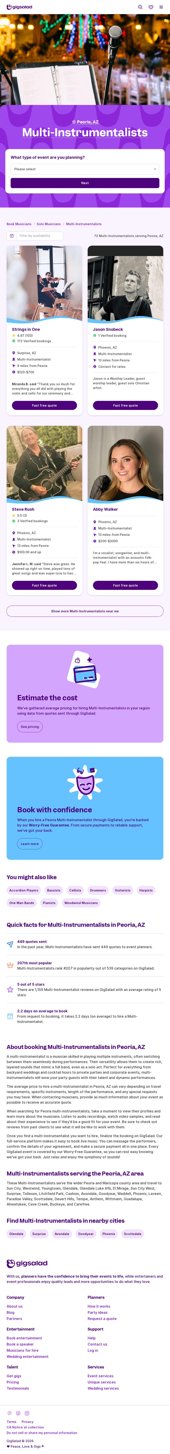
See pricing (30, 727)
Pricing (13, 1382)
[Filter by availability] (40, 236)
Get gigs (14, 1376)
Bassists (53, 890)
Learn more (30, 844)
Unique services (102, 1382)
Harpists (146, 890)
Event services (101, 1376)
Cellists (75, 890)
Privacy (27, 1422)
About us (15, 1306)
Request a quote (102, 1318)
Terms (11, 1422)
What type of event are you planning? (48, 157)
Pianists (49, 903)
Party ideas (98, 1312)
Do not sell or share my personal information (42, 1433)
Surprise (39, 1234)
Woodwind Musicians (81, 903)
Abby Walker (105, 509)
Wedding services (103, 1388)
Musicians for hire (23, 1350)
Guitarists (123, 890)
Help (92, 1338)
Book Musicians (19, 224)
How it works (99, 1306)
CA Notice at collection (25, 1427)
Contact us (97, 1344)
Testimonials (18, 1388)
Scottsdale (132, 1234)
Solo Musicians (49, 224)
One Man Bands (21, 903)
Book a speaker (20, 1344)
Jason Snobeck (108, 329)
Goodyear (86, 1234)
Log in (93, 1350)
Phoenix (108, 1234)
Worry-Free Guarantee (49, 825)
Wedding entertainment (27, 1356)
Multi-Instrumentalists (84, 224)
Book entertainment (24, 1338)
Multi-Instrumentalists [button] (85, 132)
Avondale (62, 1234)
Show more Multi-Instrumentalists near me (85, 611)
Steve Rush (23, 509)
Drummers (98, 890)
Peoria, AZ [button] (88, 122)
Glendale (16, 1234)
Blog (10, 1312)
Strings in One (26, 329)
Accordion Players (23, 890)
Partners (14, 1318)
